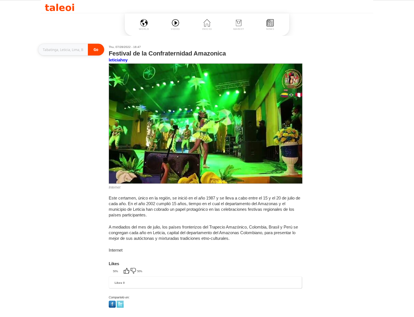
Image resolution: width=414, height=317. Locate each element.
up (127, 271)
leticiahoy (118, 59)
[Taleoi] (59, 6)
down (133, 271)
